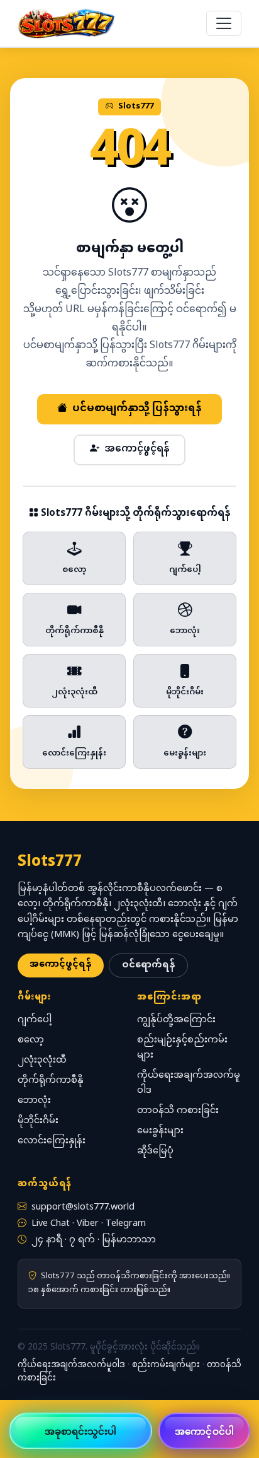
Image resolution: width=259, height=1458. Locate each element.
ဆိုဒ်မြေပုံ (155, 1151)
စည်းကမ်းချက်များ (166, 1365)
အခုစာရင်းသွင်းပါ (81, 1431)
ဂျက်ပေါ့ (35, 1020)
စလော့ (31, 1040)
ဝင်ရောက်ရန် (148, 965)
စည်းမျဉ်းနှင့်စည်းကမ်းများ (182, 1047)
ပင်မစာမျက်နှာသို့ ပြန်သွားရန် (137, 409)
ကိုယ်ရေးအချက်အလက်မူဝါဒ (188, 1083)
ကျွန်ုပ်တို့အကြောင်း (176, 1020)
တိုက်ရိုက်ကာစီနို (51, 1080)
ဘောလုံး (34, 1101)
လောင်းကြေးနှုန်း (51, 1141)
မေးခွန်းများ (160, 1131)
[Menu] (223, 23)
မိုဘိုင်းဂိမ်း (38, 1121)
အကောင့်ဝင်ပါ (204, 1431)
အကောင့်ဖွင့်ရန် (136, 449)
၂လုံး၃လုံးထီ (42, 1060)
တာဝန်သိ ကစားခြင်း (178, 1111)
